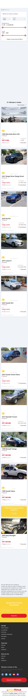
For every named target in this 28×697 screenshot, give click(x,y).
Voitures (3, 645)
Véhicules (7, 9)
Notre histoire (4, 628)
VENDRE (14, 513)
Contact (3, 638)
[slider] (2, 27)
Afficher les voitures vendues (10, 14)
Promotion (4, 636)
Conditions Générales (6, 634)
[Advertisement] (14, 57)
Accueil (2, 9)
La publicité (4, 630)
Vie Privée (3, 632)
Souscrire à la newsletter (14, 680)
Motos (2, 647)
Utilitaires (3, 649)
